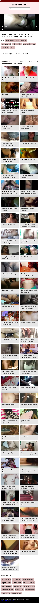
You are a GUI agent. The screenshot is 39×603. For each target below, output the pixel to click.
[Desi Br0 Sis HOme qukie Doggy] (29, 120)
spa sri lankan (6, 579)
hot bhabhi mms (28, 579)
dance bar (5, 47)
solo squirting (17, 44)
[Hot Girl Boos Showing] (29, 71)
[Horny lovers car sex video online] (29, 87)
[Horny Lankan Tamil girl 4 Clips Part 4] (10, 250)
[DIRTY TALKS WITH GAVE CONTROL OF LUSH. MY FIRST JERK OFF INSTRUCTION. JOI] (10, 512)
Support (11, 601)
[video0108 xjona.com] (10, 218)
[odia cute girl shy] (10, 446)
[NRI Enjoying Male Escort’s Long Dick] (10, 365)
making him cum (29, 586)
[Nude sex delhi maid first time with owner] (10, 316)
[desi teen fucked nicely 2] (29, 316)
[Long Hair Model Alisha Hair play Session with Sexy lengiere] (29, 218)
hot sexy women (28, 583)
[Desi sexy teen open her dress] (29, 234)
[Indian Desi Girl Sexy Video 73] (29, 202)
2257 (2, 601)
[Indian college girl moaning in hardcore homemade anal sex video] (10, 169)
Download (26, 54)
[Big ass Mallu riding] (10, 299)
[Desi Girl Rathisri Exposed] (29, 250)
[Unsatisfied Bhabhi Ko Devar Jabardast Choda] (29, 349)
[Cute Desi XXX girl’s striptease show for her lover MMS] (10, 479)
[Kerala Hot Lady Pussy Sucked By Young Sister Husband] (29, 185)
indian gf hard (17, 586)
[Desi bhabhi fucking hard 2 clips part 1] (29, 283)
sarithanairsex (30, 589)
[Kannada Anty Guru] (10, 398)
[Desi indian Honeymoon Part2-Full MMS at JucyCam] (29, 299)
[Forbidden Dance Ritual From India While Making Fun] (10, 545)
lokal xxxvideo (16, 593)
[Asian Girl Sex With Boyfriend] (29, 169)
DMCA (7, 601)
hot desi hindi (17, 583)
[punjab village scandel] (29, 381)
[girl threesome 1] (29, 414)
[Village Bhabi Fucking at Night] (10, 267)
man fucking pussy (29, 44)
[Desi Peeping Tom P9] (29, 153)
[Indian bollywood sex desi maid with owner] (29, 479)
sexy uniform (10, 40)
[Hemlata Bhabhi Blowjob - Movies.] (10, 202)
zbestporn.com (19, 5)
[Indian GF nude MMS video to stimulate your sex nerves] (10, 529)
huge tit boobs (6, 583)
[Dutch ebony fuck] (10, 283)
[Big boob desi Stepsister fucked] (10, 349)
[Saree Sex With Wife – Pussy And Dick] (10, 153)
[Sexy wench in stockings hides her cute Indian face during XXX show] (29, 446)
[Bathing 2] (10, 87)
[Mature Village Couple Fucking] (10, 381)
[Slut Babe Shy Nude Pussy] (29, 103)
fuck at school (6, 44)
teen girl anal (19, 589)
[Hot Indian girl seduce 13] (29, 398)
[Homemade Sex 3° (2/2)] (10, 333)
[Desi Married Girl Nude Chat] (10, 71)
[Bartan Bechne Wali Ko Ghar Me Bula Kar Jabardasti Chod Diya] (10, 103)
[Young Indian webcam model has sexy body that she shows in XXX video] (29, 529)
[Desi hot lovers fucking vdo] (29, 496)
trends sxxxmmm (7, 589)
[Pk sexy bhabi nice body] (29, 137)
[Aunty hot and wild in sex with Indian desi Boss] (29, 512)
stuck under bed (21, 40)
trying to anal (6, 593)
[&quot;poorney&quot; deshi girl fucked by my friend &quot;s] (10, 561)
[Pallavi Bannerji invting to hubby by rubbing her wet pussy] (10, 496)
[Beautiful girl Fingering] (29, 545)
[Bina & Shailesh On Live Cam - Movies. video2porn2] (29, 365)
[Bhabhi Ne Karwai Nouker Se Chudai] (29, 267)
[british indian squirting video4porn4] (29, 463)
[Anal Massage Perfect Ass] (10, 430)
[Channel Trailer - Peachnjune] (10, 120)
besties (12, 47)
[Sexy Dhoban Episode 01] (10, 463)
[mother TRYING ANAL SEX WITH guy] (10, 234)
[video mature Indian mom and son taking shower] (29, 333)
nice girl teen (17, 579)
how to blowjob (6, 586)
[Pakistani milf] (29, 430)
